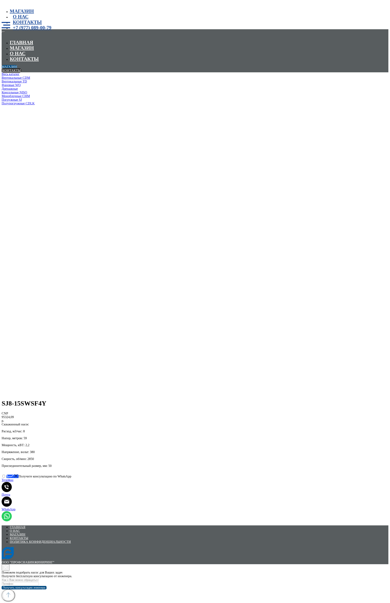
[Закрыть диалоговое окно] (6, 567)
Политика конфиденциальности (40, 541)
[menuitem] (63, 74)
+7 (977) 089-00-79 (32, 27)
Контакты (27, 22)
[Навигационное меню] (6, 25)
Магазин (22, 11)
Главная (21, 42)
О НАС (20, 16)
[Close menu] (3, 32)
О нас (17, 53)
